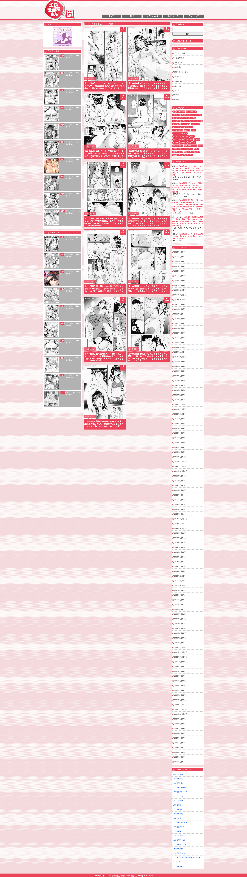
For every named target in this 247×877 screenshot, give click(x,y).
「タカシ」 (178, 53)
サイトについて (152, 16)
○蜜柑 (176, 67)
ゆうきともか (89, 78)
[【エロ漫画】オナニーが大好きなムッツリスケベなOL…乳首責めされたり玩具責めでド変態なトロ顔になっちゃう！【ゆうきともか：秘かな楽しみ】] (105, 54)
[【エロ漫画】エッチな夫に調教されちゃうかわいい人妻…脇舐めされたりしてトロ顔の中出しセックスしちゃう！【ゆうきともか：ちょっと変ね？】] (149, 257)
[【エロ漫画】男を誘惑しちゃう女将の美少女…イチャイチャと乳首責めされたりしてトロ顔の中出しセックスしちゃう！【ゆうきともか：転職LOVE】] (105, 324)
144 (175, 95)
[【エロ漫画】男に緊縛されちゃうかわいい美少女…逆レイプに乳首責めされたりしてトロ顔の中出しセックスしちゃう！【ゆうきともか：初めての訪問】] (149, 121)
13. (175, 90)
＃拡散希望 (178, 58)
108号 (176, 81)
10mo (176, 86)
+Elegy (176, 62)
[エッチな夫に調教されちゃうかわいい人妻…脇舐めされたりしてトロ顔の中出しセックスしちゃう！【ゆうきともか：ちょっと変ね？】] (105, 392)
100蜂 (176, 77)
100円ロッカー (179, 72)
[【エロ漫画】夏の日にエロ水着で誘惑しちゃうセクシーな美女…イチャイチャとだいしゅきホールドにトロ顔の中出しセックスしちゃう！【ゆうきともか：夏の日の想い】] (105, 257)
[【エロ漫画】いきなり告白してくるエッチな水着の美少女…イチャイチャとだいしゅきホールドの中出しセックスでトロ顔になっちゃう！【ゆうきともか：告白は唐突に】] (149, 189)
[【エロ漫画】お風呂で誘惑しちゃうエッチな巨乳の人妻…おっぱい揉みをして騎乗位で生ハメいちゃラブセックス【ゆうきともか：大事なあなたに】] (149, 324)
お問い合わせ (173, 16)
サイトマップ (194, 16)
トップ (111, 16)
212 (175, 99)
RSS (132, 16)
